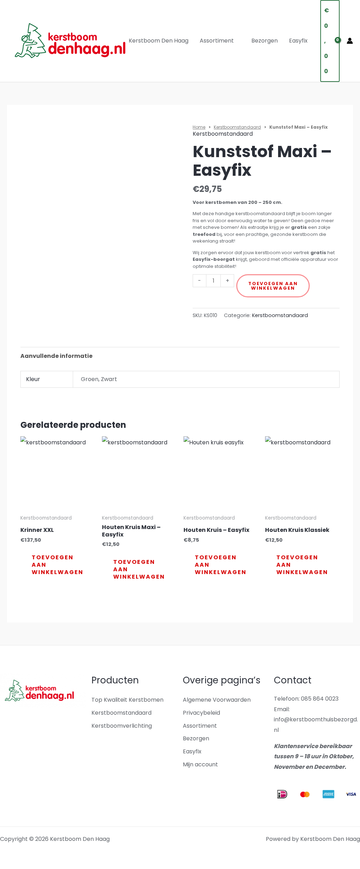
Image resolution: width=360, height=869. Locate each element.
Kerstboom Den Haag (158, 41)
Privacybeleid (201, 713)
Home (199, 127)
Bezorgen (264, 41)
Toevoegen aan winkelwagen (273, 285)
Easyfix (298, 41)
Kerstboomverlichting (121, 726)
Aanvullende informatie (56, 356)
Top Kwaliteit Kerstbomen (127, 700)
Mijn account (200, 764)
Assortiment (217, 41)
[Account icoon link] (350, 41)
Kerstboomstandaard (237, 127)
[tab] (56, 356)
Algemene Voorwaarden (217, 700)
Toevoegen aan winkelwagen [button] (57, 564)
